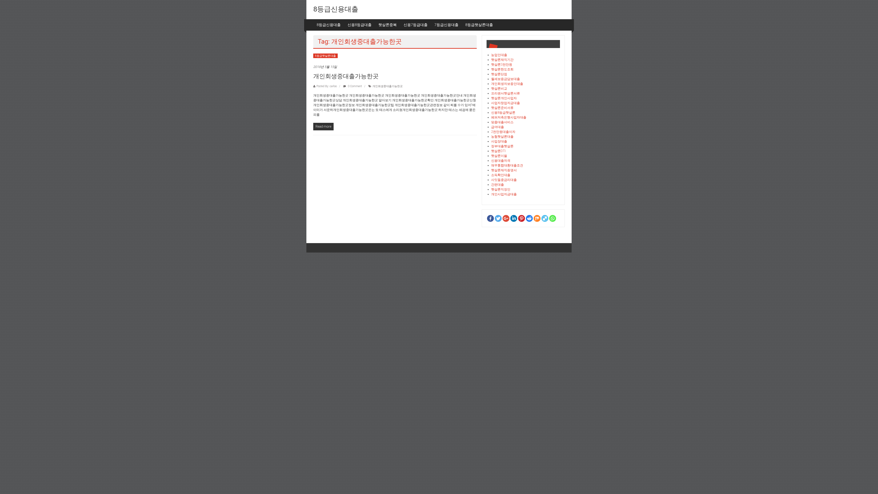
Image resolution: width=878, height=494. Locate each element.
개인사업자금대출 (504, 194)
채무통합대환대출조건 (507, 165)
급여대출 (497, 127)
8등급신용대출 (335, 9)
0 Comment (354, 86)
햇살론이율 (499, 156)
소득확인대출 (500, 175)
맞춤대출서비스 (502, 122)
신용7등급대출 (416, 25)
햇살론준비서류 (502, 108)
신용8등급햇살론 (503, 112)
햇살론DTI (498, 151)
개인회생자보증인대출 (507, 84)
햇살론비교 (499, 88)
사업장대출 (499, 141)
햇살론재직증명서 (504, 170)
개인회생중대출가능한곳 (346, 76)
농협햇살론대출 (502, 136)
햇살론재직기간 (502, 60)
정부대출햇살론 (502, 146)
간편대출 (497, 184)
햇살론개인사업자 (504, 98)
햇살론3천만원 (501, 64)
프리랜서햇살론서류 (505, 93)
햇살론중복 (387, 25)
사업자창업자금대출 (505, 103)
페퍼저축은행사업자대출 (508, 117)
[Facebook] (490, 218)
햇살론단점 (499, 74)
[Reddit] (529, 218)
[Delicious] (544, 218)
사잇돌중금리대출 (504, 180)
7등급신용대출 (446, 25)
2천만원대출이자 (503, 132)
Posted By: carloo (326, 86)
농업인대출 (499, 55)
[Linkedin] (513, 218)
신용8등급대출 (360, 25)
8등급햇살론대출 (479, 25)
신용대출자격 (500, 160)
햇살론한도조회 (502, 69)
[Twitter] (498, 218)
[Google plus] (506, 218)
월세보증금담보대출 (505, 79)
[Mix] (537, 218)
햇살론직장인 (500, 189)
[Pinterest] (521, 218)
